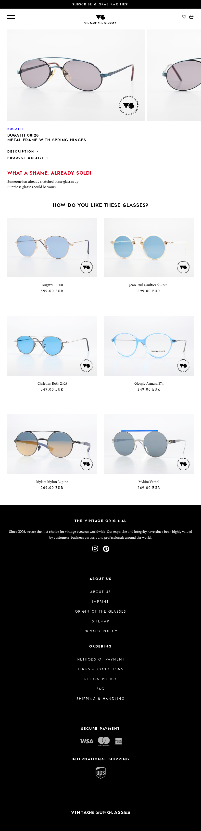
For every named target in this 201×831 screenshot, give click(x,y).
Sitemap (100, 621)
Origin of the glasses (100, 611)
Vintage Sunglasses (100, 23)
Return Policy (100, 678)
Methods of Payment (101, 659)
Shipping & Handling (100, 698)
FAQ (101, 688)
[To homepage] (100, 16)
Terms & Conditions (100, 669)
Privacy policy (101, 631)
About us (100, 591)
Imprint (100, 601)
